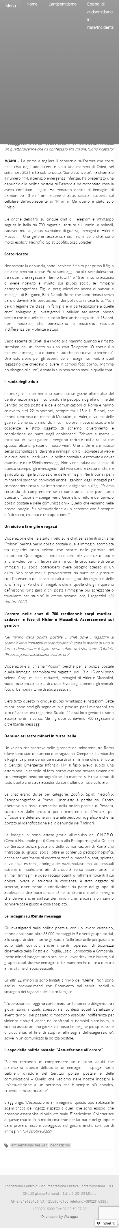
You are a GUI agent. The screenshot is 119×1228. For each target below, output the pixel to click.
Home (32, 4)
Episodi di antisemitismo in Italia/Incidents (100, 15)
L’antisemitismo (63, 4)
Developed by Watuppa (59, 1216)
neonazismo (60, 1145)
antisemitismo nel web (29, 1145)
